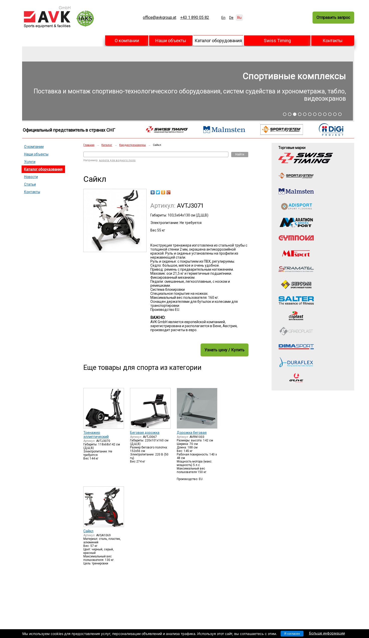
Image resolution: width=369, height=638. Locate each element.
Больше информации (327, 633)
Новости (31, 177)
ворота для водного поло (117, 160)
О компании (127, 40)
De (231, 18)
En (223, 18)
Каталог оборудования (218, 40)
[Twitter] (158, 192)
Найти (239, 154)
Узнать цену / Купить (224, 349)
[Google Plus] (168, 192)
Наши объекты (170, 40)
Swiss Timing (277, 40)
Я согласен (292, 633)
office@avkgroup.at (159, 18)
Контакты (333, 40)
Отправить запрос (333, 17)
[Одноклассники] (163, 192)
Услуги (29, 162)
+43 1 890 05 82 (194, 18)
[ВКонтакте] (152, 192)
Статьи (30, 184)
